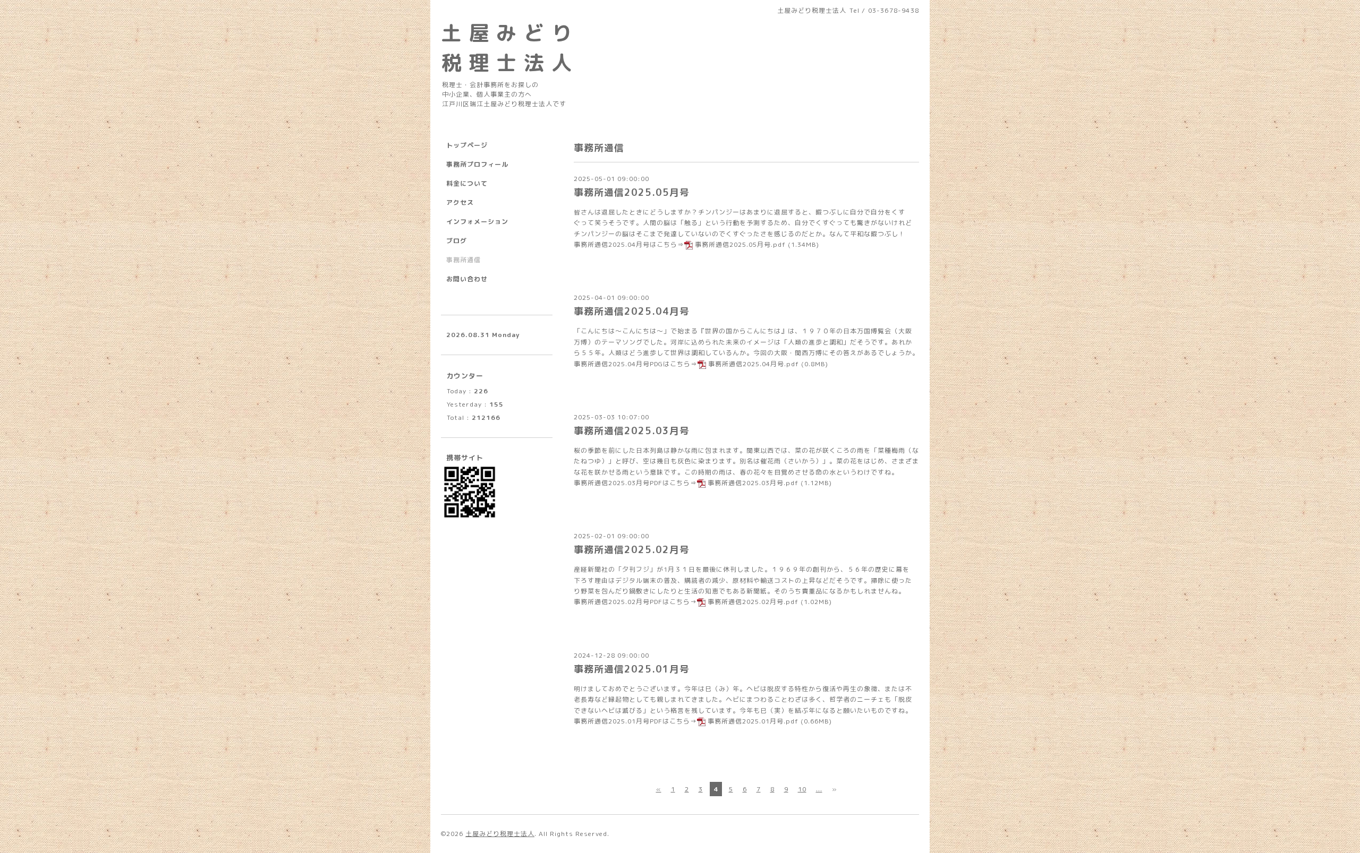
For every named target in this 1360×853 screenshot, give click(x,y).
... (819, 789)
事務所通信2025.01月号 (632, 669)
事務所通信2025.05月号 (632, 192)
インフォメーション (477, 221)
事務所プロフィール (477, 164)
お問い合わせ (467, 278)
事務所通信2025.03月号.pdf (753, 482)
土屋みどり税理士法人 (499, 833)
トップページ (467, 145)
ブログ (456, 240)
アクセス (460, 202)
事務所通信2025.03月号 (632, 430)
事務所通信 (463, 259)
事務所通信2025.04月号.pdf (753, 363)
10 (802, 789)
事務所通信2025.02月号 (632, 549)
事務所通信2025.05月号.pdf (740, 244)
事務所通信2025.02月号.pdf (753, 601)
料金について (467, 183)
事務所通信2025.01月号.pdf (753, 721)
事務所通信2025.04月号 (632, 311)
